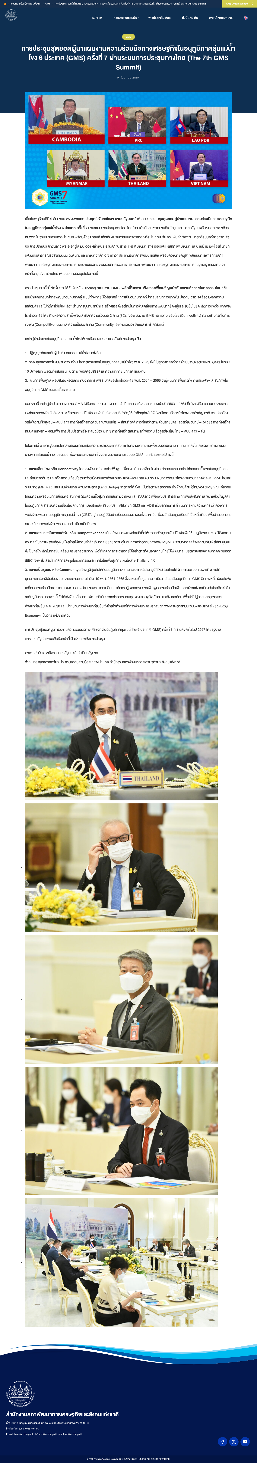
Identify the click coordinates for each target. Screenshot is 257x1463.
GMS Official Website (237, 4)
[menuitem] (245, 18)
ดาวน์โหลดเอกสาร (221, 17)
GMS (48, 4)
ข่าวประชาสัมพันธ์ (159, 17)
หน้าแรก (97, 17)
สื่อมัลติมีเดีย (190, 17)
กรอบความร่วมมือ (125, 17)
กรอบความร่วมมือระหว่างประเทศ (25, 4)
